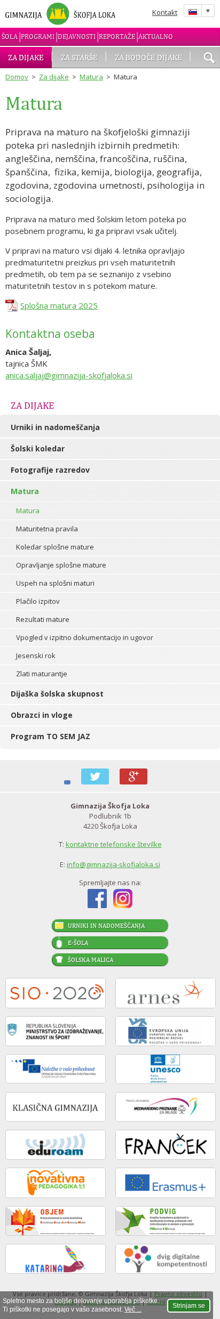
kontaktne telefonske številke (114, 844)
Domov (16, 77)
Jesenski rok (36, 655)
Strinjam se (188, 1305)
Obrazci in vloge (42, 715)
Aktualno (155, 37)
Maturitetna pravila (47, 528)
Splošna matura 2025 (59, 305)
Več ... (133, 1309)
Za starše (79, 57)
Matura (91, 77)
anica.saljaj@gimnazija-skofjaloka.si (68, 375)
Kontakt (164, 12)
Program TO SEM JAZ (50, 736)
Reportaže (117, 37)
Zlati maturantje (41, 673)
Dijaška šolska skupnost (57, 694)
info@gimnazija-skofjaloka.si (113, 864)
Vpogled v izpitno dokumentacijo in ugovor (84, 637)
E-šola (78, 942)
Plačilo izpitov (38, 601)
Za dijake (26, 57)
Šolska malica (90, 960)
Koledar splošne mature (55, 547)
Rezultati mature (42, 619)
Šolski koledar (38, 448)
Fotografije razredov (50, 470)
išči (209, 58)
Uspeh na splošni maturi (55, 583)
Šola (10, 37)
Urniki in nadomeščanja (55, 427)
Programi (37, 37)
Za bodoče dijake (148, 57)
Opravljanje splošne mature (61, 565)
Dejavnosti (77, 37)
